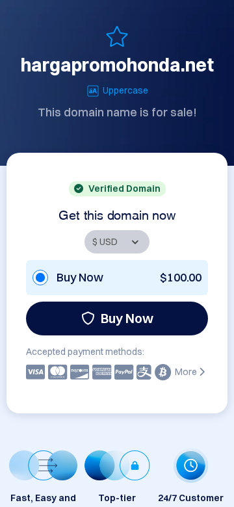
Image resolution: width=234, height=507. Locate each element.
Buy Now (127, 318)
